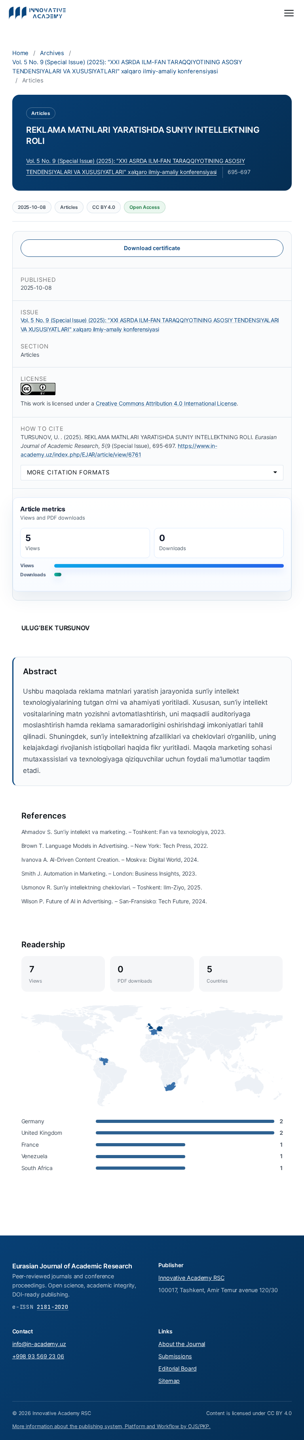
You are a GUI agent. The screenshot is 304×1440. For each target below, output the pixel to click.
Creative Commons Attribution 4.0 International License (166, 403)
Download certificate (152, 248)
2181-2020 (52, 1306)
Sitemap (169, 1380)
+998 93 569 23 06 (38, 1356)
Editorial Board (177, 1368)
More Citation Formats (68, 472)
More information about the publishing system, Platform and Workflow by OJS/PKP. (111, 1426)
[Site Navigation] (289, 13)
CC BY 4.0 (103, 207)
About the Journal (181, 1344)
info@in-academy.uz (39, 1344)
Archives (52, 53)
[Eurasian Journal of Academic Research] (37, 13)
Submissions (175, 1356)
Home (20, 53)
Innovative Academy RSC (191, 1277)
